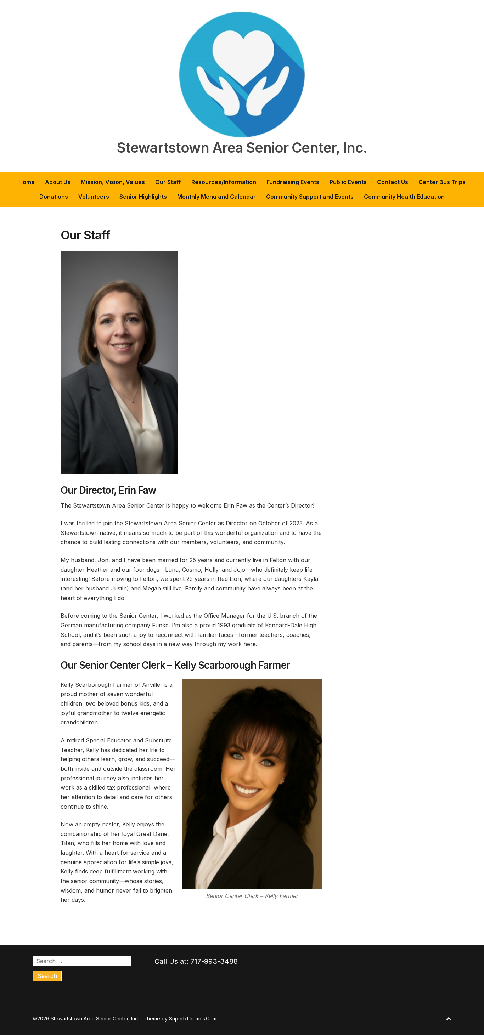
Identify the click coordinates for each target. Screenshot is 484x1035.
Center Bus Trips (442, 182)
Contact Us (392, 182)
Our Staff (168, 182)
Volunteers (93, 196)
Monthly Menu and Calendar (216, 196)
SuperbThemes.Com (192, 1019)
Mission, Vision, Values (113, 182)
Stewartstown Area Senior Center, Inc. (242, 147)
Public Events (348, 182)
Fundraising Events (292, 182)
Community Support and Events (310, 196)
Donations (53, 196)
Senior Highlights (143, 196)
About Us (58, 182)
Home (26, 182)
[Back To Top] (448, 1018)
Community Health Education (404, 196)
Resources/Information (223, 182)
